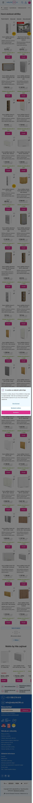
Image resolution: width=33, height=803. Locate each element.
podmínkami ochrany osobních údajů (10, 715)
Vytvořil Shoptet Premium (12, 793)
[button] (3, 680)
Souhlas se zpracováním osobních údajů (12, 765)
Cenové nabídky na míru (7, 749)
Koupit (8, 57)
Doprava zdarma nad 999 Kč (10, 691)
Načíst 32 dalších (16, 628)
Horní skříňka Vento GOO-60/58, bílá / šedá (19, 666)
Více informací (15, 403)
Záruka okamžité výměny (8, 747)
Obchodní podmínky (6, 760)
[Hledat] (22, 2)
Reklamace (4, 758)
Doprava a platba (5, 736)
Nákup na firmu (5, 734)
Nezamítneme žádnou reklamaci (25, 686)
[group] (19, 666)
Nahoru (16, 640)
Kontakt (3, 756)
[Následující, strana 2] (16, 632)
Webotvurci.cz (24, 793)
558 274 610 (13, 697)
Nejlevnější (12, 19)
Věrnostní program (6, 744)
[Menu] (3, 2)
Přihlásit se (25, 710)
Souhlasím (16, 412)
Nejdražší (19, 19)
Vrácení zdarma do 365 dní (8, 738)
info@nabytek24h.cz (14, 702)
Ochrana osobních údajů (7, 763)
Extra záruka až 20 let (10, 686)
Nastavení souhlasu (16, 408)
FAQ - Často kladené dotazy (8, 769)
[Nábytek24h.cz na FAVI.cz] (3, 726)
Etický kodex (4, 767)
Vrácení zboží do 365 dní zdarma (24, 691)
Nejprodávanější (27, 19)
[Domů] (2, 7)
